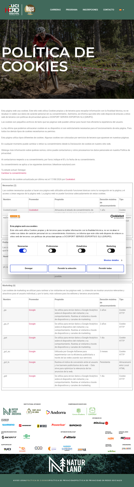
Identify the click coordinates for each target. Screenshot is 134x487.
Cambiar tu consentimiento (13, 173)
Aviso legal (19, 480)
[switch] (52, 251)
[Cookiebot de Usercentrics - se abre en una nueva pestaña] (112, 217)
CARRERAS (55, 9)
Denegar (29, 268)
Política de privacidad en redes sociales (98, 480)
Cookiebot (70, 179)
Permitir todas (105, 268)
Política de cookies (37, 480)
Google (32, 310)
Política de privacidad (62, 480)
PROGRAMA (71, 9)
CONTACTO (108, 9)
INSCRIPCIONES (90, 9)
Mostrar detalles (111, 260)
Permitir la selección (67, 268)
